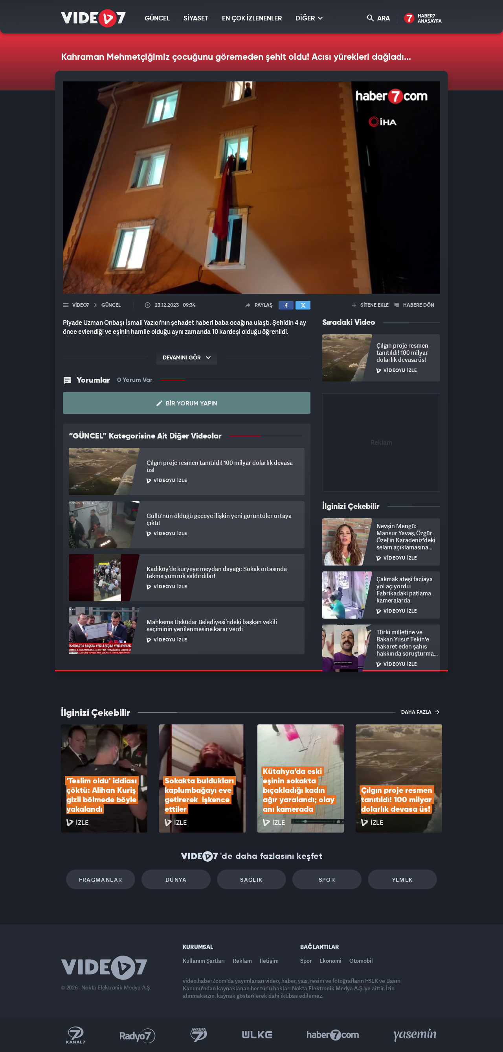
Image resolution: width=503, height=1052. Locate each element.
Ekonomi (330, 960)
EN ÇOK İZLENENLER (252, 18)
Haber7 (333, 1035)
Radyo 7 (138, 1035)
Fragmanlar (101, 879)
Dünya (176, 879)
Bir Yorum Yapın (190, 404)
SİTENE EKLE (374, 305)
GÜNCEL (157, 18)
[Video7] (93, 18)
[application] (251, 187)
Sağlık (251, 879)
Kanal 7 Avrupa (198, 1035)
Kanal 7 (75, 1035)
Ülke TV (257, 1035)
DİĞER (306, 18)
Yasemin (416, 1035)
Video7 (80, 305)
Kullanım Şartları (204, 960)
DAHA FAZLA (417, 712)
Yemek (402, 879)
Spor (327, 879)
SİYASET (196, 18)
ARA (383, 18)
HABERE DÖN (418, 305)
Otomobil (361, 960)
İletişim (269, 960)
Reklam (242, 960)
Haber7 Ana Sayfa (423, 18)
